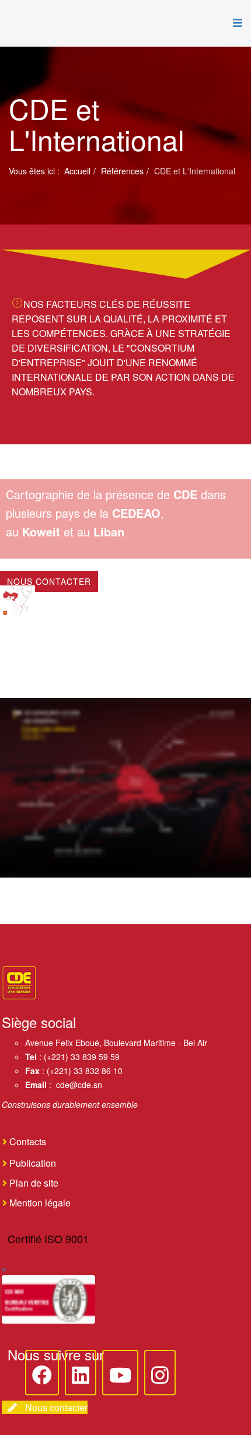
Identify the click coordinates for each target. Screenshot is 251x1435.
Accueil (77, 171)
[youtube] (120, 1372)
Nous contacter (49, 581)
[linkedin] (80, 1372)
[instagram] (160, 1372)
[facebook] (42, 1372)
